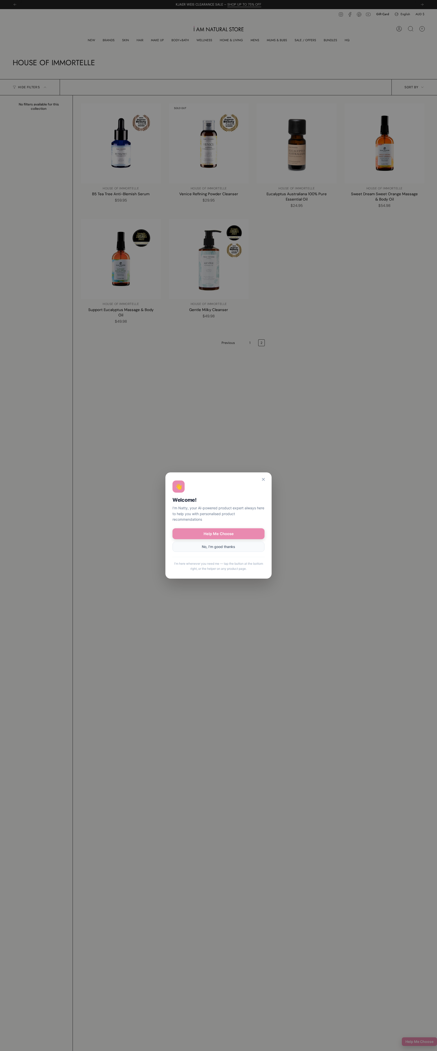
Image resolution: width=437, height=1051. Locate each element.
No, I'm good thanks (218, 546)
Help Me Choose (219, 533)
